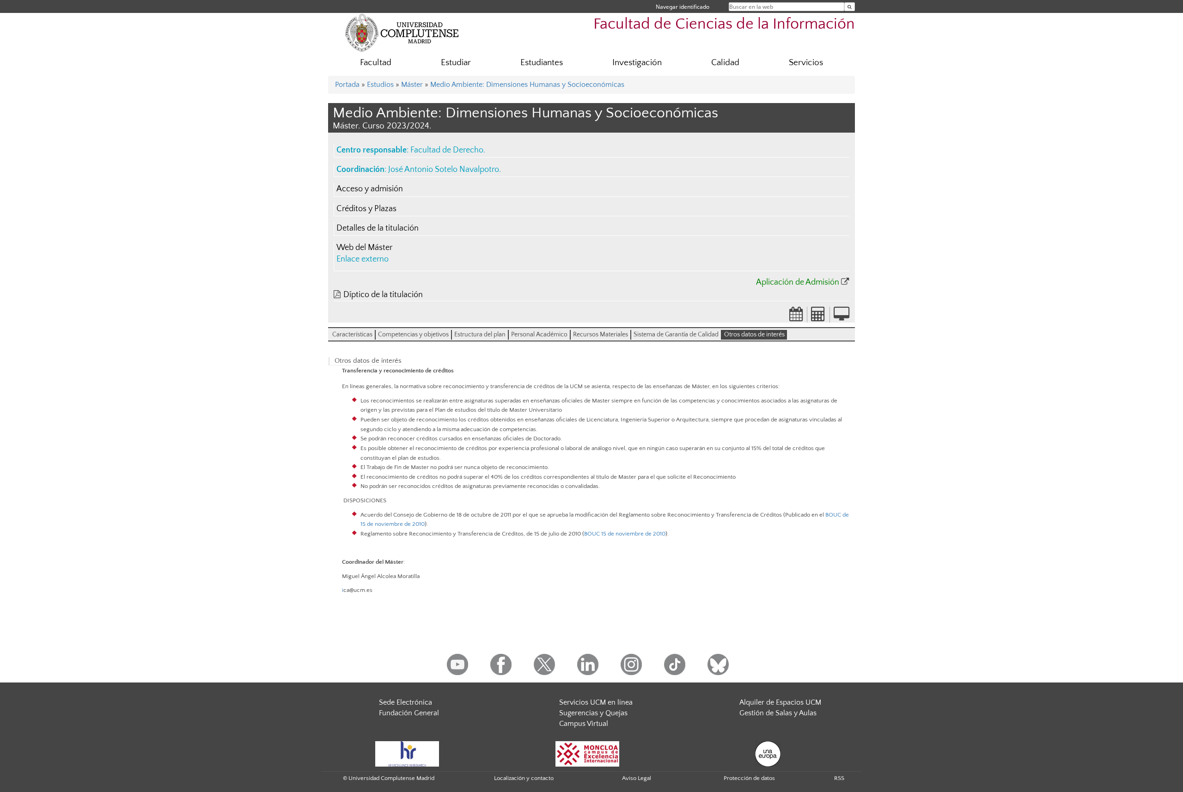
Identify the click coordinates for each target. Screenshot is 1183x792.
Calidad (725, 62)
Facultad (375, 62)
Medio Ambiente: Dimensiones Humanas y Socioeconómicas (527, 84)
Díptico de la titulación (383, 294)
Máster (412, 84)
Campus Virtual (583, 723)
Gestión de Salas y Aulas (778, 713)
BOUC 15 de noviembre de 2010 (624, 533)
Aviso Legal (636, 778)
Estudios (380, 84)
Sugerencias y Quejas (593, 713)
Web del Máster (364, 247)
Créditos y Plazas (366, 208)
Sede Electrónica (405, 702)
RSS (839, 778)
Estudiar (456, 62)
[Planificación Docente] (796, 317)
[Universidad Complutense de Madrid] (402, 32)
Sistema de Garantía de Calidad (676, 334)
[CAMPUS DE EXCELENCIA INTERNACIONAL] (587, 753)
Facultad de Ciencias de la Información (724, 24)
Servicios (806, 62)
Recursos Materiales (600, 334)
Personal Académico (539, 334)
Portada (347, 84)
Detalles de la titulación (377, 228)
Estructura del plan (480, 334)
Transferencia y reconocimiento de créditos (398, 370)
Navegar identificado (682, 7)
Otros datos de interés (754, 334)
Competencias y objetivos (413, 334)
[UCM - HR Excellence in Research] (407, 753)
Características (352, 334)
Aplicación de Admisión (797, 282)
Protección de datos (749, 778)
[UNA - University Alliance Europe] (768, 753)
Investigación (637, 62)
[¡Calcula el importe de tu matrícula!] (818, 317)
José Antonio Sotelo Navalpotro (443, 169)
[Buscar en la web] (849, 6)
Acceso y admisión (369, 189)
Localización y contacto (524, 778)
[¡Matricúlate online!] (841, 317)
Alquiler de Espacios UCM (780, 702)
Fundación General (409, 713)
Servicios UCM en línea (596, 702)
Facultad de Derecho (446, 150)
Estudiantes (541, 62)
